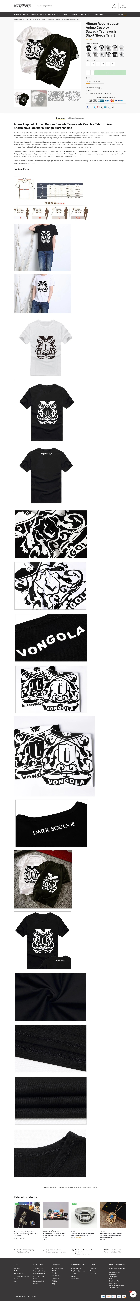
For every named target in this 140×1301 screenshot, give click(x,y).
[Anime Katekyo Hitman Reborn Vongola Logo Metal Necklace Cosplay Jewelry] (113, 1215)
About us (17, 1268)
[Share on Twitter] (94, 107)
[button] (78, 56)
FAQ (15, 1281)
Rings (73, 1231)
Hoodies (73, 1276)
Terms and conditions (21, 1276)
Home (16, 19)
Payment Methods (39, 1273)
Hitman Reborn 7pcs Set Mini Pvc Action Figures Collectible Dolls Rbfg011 (54, 1235)
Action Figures (47, 1230)
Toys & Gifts (75, 1279)
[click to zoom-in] (47, 55)
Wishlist (54, 1281)
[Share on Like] (87, 107)
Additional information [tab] (76, 118)
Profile (114, 7)
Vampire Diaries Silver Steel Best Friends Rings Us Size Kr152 (82, 1234)
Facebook (93, 1268)
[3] (121, 48)
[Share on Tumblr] (108, 107)
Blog (53, 1284)
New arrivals (56, 1276)
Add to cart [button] (55, 1243)
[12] (108, 48)
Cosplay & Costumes (78, 1271)
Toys (58, 1231)
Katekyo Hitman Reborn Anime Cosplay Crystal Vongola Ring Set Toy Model (25, 1234)
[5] (95, 55)
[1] (89, 48)
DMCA (16, 1271)
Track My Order (38, 1268)
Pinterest (93, 1271)
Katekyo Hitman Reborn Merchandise (79, 1187)
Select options (26, 1243)
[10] (95, 48)
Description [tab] (60, 118)
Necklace (103, 1231)
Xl (103, 64)
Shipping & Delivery (39, 1271)
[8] (115, 55)
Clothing (21, 19)
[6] (102, 55)
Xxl (108, 64)
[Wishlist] (36, 1204)
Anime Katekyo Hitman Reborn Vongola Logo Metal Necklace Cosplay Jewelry (111, 1235)
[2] (115, 48)
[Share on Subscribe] (105, 107)
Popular (54, 1273)
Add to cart (110, 73)
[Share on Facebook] (91, 107)
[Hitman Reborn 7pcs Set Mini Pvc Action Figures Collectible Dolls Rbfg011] (56, 1215)
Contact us (17, 1279)
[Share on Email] (101, 107)
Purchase (123, 7)
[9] (121, 55)
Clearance (55, 1278)
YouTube (93, 1273)
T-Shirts (28, 19)
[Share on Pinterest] (98, 107)
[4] (89, 55)
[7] (108, 55)
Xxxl (113, 64)
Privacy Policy (18, 1273)
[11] (102, 48)
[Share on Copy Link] (111, 107)
